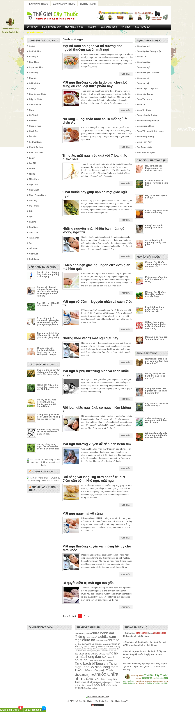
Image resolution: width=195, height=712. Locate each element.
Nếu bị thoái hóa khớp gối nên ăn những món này (153, 168)
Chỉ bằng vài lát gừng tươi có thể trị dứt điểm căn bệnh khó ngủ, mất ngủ (93, 478)
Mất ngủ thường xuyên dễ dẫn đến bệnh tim (96, 444)
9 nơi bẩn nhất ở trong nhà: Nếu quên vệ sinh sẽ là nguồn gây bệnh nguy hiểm (48, 321)
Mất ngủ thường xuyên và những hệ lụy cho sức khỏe (96, 548)
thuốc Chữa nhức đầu (96, 676)
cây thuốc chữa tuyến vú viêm (105, 651)
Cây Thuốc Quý (143, 27)
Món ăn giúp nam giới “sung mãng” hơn (156, 338)
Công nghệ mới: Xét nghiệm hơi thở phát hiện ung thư (156, 390)
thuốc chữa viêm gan (105, 682)
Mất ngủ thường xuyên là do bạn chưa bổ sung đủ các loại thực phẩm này (94, 84)
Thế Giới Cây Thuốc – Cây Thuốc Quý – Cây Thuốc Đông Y (101, 701)
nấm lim (93, 661)
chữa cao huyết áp (93, 637)
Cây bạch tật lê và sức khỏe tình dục (156, 404)
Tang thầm (110, 667)
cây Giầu (95, 644)
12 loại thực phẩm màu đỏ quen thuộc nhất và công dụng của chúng (155, 325)
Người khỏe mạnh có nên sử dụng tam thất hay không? (156, 361)
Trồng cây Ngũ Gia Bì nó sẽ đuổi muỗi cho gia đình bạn (48, 387)
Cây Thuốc (32, 27)
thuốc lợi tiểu (101, 685)
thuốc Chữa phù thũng (86, 682)
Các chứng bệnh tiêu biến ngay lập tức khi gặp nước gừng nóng (48, 335)
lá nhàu (104, 657)
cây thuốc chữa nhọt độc (110, 649)
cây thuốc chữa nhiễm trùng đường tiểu (97, 648)
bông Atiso (85, 633)
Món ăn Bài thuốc (74, 27)
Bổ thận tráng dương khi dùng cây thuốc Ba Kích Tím (48, 431)
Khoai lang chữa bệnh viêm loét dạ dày (156, 211)
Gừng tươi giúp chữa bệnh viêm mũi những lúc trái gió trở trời (48, 416)
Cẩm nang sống (109, 27)
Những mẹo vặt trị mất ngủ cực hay (90, 338)
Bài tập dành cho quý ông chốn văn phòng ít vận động (48, 274)
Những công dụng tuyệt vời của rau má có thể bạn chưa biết (48, 446)
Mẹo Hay (92, 27)
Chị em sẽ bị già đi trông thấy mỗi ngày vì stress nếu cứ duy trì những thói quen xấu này (47, 291)
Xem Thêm (125, 74)
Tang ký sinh (92, 667)
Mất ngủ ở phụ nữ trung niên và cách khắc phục (95, 373)
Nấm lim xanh (101, 661)
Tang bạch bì (85, 663)
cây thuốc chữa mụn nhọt (107, 647)
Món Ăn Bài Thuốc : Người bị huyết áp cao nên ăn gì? (155, 294)
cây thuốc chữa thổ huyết (84, 651)
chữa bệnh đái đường (94, 635)
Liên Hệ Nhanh (88, 4)
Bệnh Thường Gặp (51, 27)
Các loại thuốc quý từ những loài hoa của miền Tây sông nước (48, 372)
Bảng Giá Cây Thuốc (64, 4)
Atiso (77, 633)
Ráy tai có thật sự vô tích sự (156, 196)
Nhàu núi (111, 657)
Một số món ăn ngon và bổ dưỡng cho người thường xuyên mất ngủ (92, 47)
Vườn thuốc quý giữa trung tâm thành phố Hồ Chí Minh (156, 420)
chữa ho (88, 640)
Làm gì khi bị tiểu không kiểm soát (154, 226)
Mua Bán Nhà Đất (42, 471)
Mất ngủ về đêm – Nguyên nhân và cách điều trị (97, 303)
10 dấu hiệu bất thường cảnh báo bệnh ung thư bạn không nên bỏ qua (46, 351)
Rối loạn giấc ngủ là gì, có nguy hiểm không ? (96, 409)
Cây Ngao (103, 644)
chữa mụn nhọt (101, 641)
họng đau (93, 657)
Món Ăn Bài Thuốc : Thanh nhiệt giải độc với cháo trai (156, 264)
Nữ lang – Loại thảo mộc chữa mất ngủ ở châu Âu (94, 121)
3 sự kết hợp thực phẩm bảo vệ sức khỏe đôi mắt (154, 309)
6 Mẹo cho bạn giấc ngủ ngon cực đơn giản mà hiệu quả (96, 267)
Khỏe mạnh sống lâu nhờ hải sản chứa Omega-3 (156, 279)
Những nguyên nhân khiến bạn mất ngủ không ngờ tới (93, 230)
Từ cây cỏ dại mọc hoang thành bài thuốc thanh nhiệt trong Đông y (46, 402)
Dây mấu (105, 654)
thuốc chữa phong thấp (105, 679)
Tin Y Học (126, 27)
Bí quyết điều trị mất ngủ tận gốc (87, 583)
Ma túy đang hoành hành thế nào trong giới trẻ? (155, 375)
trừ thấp (95, 688)
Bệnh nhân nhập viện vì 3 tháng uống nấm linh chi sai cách (156, 435)
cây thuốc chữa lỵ (88, 646)
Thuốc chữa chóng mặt (90, 670)
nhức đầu (82, 660)
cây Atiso (86, 644)
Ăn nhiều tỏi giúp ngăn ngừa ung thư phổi (155, 242)
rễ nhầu (110, 661)
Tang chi (101, 663)
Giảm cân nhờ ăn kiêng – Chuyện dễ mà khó (156, 182)
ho (111, 653)
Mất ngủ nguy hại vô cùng (82, 513)
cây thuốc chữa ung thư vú (88, 653)
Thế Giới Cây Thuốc (37, 4)
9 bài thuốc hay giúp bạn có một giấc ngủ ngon (94, 194)
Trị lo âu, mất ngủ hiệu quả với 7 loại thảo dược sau (94, 157)
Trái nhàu (87, 688)
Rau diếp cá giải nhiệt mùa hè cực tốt (48, 304)
